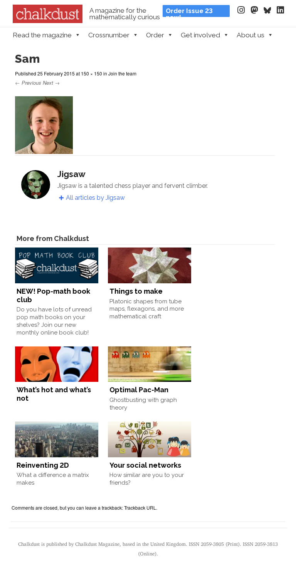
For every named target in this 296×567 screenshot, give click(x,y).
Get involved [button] (200, 35)
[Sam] (44, 150)
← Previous (28, 82)
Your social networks (145, 465)
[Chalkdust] (47, 21)
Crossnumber (109, 35)
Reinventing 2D (43, 465)
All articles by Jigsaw (95, 197)
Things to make (136, 291)
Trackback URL (140, 507)
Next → (51, 82)
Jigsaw (71, 174)
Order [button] (155, 35)
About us (250, 35)
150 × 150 (91, 73)
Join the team (122, 73)
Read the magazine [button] (42, 35)
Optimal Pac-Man (138, 390)
